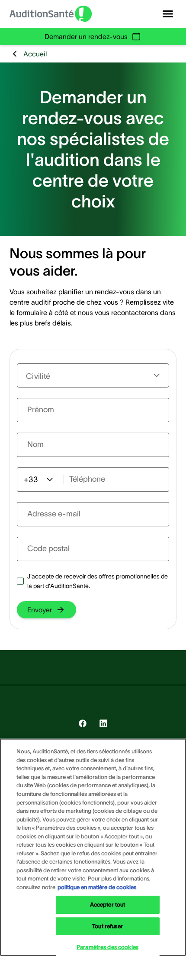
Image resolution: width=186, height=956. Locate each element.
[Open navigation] (167, 14)
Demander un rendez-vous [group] (86, 36)
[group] (46, 609)
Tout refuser (107, 926)
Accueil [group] (35, 54)
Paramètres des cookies (107, 947)
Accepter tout (107, 904)
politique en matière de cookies (97, 887)
